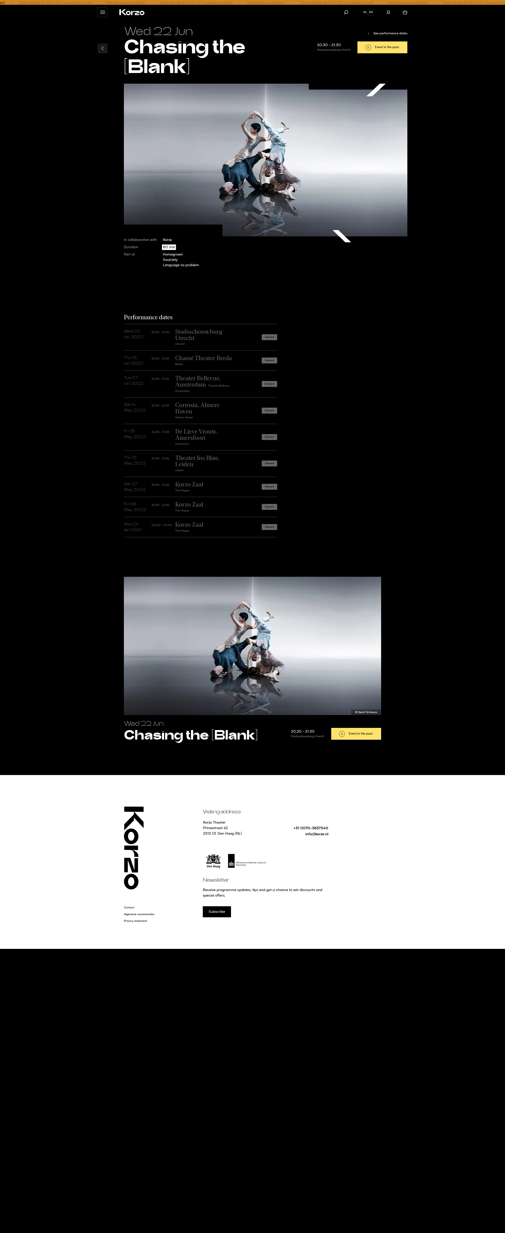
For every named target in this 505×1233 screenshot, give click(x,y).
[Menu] (103, 12)
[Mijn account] (388, 12)
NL (365, 12)
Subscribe (217, 912)
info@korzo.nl (316, 833)
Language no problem (181, 265)
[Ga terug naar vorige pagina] (103, 48)
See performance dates (390, 33)
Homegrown (173, 254)
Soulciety (170, 260)
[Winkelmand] (405, 12)
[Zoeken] (348, 12)
